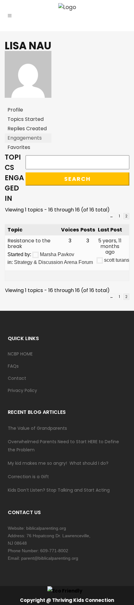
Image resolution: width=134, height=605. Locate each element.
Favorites (18, 147)
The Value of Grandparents (37, 428)
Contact (17, 378)
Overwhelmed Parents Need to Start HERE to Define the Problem (63, 446)
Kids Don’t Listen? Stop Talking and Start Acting (59, 490)
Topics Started (25, 119)
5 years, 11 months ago (110, 246)
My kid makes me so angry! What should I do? (58, 463)
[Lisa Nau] (28, 102)
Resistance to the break (28, 243)
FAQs (13, 366)
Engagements (24, 137)
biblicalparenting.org (46, 528)
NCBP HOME (20, 354)
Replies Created (27, 128)
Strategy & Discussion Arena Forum (53, 262)
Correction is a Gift (28, 477)
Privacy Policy (22, 390)
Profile (15, 109)
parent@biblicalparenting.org (49, 558)
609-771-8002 (54, 550)
